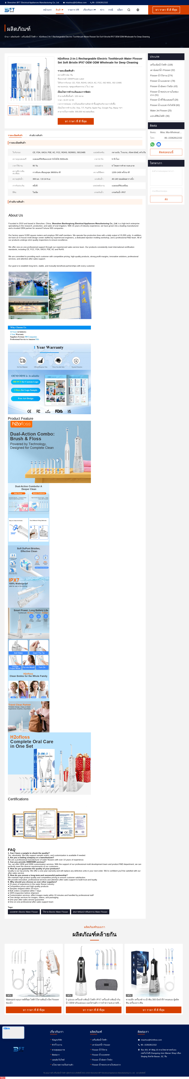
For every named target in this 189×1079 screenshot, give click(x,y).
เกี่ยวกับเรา (88, 10)
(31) (164, 93)
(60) (165, 105)
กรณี (110, 10)
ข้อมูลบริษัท (57, 1040)
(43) (164, 86)
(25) (161, 110)
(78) (162, 81)
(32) (162, 70)
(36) (159, 116)
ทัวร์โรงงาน (57, 1045)
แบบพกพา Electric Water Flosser (24, 912)
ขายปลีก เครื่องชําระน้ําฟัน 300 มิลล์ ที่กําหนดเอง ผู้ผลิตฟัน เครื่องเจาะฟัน (152, 1001)
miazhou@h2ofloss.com (76, 2)
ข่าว (102, 10)
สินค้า (58, 10)
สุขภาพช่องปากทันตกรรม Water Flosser (90, 912)
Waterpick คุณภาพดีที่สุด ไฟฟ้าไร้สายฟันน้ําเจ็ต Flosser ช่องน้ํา (32, 1001)
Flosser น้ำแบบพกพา (101, 1055)
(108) (161, 65)
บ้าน (6, 37)
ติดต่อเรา (56, 1055)
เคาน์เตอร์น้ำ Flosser (101, 1045)
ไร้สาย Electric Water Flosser (55, 912)
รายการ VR (73, 10)
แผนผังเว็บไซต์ (58, 1060)
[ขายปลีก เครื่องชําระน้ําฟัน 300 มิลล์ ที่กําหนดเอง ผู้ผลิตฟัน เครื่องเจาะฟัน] (153, 971)
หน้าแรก (47, 10)
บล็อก (120, 10)
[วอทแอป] (152, 144)
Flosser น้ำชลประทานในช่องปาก (106, 1065)
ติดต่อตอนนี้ (166, 152)
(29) (164, 100)
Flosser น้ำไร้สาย (99, 1050)
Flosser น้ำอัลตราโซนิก (102, 1060)
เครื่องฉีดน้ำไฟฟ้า (28, 37)
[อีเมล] (158, 144)
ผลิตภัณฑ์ (15, 37)
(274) (161, 75)
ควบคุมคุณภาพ (58, 1050)
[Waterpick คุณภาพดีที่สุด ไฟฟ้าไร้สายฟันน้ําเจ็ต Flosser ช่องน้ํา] (33, 971)
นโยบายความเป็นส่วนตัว (62, 1065)
